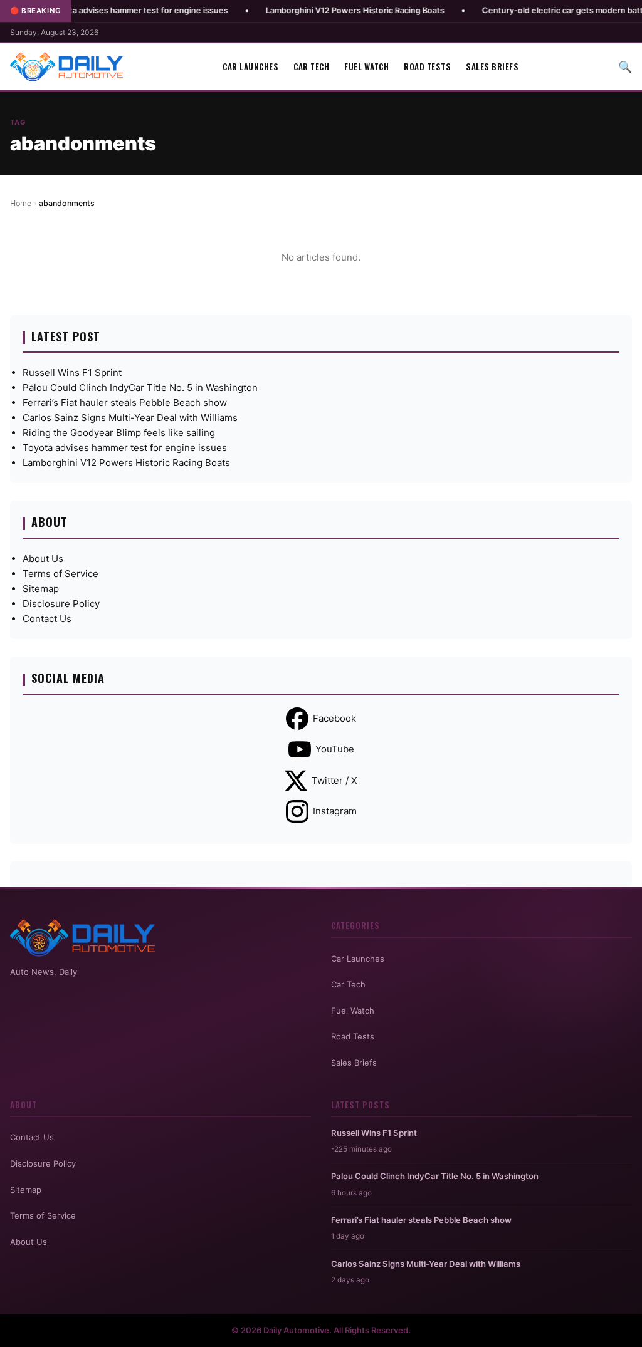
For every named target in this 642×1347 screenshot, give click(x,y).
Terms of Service (60, 574)
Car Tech (311, 66)
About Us (43, 558)
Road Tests (427, 66)
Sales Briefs (492, 66)
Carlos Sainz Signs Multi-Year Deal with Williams (130, 418)
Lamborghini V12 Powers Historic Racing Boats (322, 10)
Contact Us (47, 619)
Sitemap (41, 589)
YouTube (334, 749)
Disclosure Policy (61, 604)
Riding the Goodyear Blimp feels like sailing (119, 433)
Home (20, 203)
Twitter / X (334, 780)
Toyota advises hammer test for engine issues (107, 10)
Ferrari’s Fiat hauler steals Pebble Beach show (125, 402)
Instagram (335, 811)
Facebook (334, 718)
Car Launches (250, 66)
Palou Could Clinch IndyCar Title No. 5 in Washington (140, 387)
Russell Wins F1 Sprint (72, 372)
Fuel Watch (366, 66)
